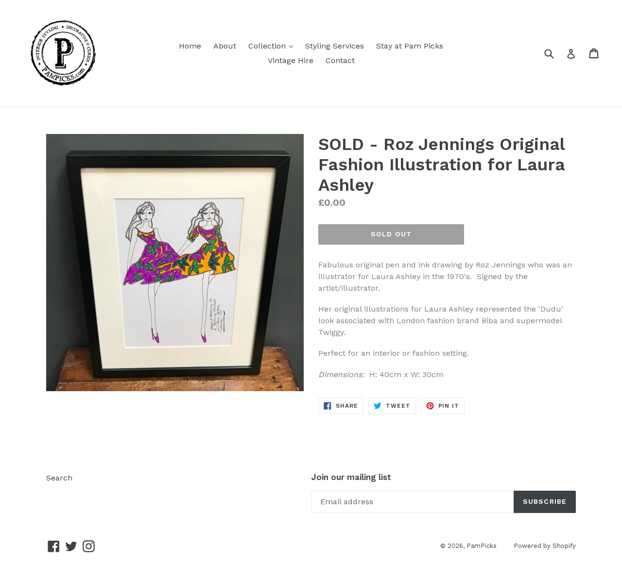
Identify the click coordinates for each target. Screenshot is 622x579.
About (224, 45)
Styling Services (334, 45)
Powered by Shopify (545, 545)
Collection (273, 45)
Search (59, 477)
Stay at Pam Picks (409, 45)
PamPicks (481, 545)
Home (190, 45)
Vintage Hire (290, 60)
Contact (340, 60)
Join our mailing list (351, 477)
